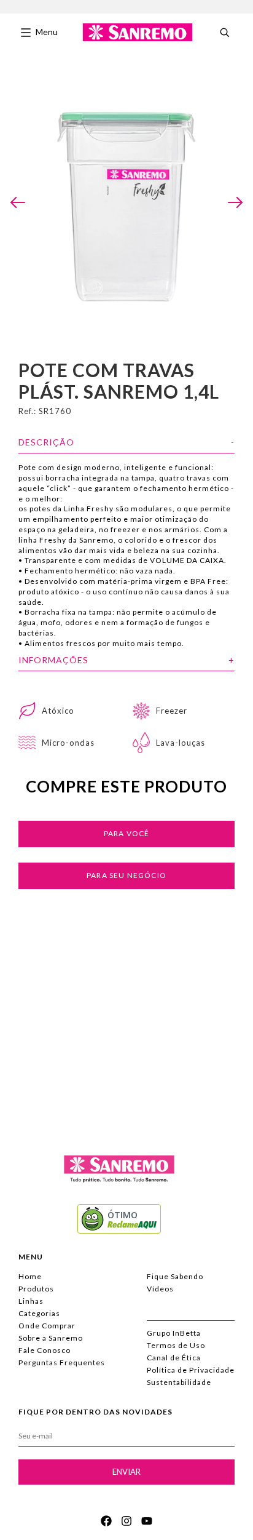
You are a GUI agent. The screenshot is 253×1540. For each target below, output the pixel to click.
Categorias (39, 1313)
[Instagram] (126, 1520)
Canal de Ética (174, 1357)
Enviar (126, 1472)
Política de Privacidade (191, 1369)
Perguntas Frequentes (61, 1362)
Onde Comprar (47, 1325)
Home (30, 1276)
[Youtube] (146, 1520)
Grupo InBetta (174, 1333)
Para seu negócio (126, 875)
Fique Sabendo (175, 1276)
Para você (127, 833)
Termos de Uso (176, 1345)
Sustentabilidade (179, 1382)
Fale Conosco (44, 1350)
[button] (17, 202)
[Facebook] (106, 1520)
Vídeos (160, 1288)
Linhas (31, 1301)
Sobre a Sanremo (50, 1338)
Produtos (36, 1288)
